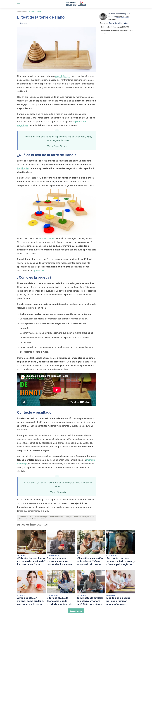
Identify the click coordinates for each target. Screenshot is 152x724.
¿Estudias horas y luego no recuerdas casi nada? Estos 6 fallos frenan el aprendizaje (31, 561)
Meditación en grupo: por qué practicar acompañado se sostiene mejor (118, 601)
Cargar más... (76, 611)
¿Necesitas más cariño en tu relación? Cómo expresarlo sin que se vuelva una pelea (90, 561)
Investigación (36, 11)
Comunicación (53, 555)
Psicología (21, 555)
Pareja (79, 555)
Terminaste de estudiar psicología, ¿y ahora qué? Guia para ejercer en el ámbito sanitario (90, 601)
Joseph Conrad (62, 76)
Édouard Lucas (46, 238)
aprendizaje (38, 270)
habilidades (23, 168)
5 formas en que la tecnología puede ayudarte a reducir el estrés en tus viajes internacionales (59, 601)
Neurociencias (22, 11)
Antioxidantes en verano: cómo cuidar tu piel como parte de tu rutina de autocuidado (30, 601)
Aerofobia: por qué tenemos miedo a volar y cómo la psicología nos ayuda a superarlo (120, 561)
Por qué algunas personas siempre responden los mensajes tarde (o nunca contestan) (61, 561)
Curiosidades (112, 555)
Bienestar (21, 595)
